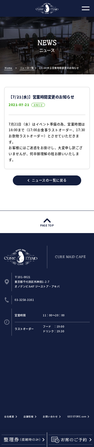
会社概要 (9, 416)
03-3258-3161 (24, 300)
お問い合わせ (50, 416)
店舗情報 (28, 416)
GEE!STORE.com (76, 416)
